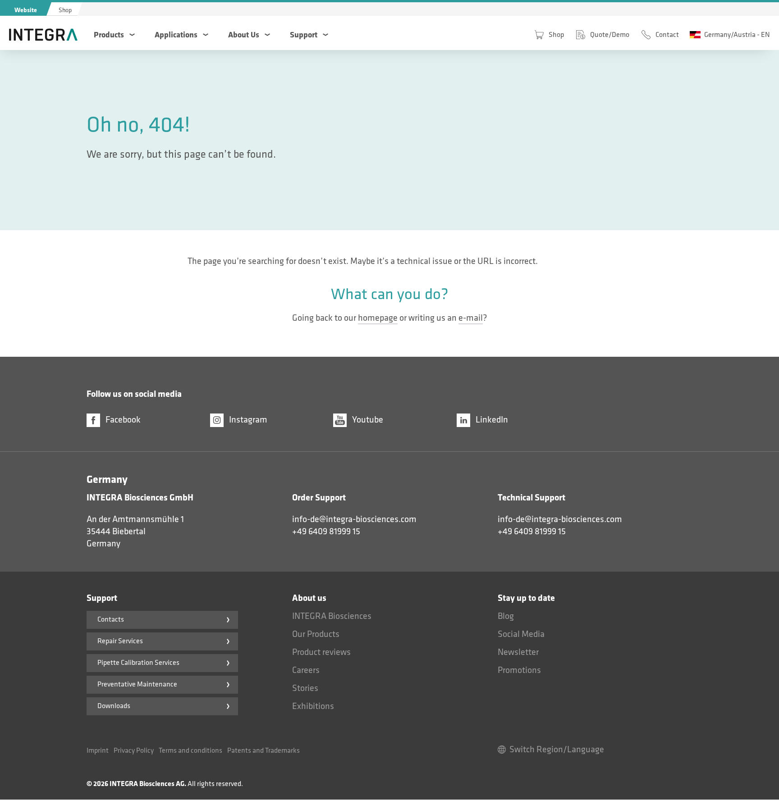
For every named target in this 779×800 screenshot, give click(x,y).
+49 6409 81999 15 (326, 531)
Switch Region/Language (556, 749)
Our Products (315, 634)
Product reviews (321, 652)
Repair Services (120, 641)
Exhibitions (313, 706)
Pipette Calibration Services (138, 663)
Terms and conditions (190, 750)
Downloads (113, 706)
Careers (306, 670)
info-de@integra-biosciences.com (354, 519)
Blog (506, 616)
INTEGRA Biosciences (331, 616)
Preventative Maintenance (137, 684)
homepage (378, 318)
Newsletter (518, 652)
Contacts (110, 619)
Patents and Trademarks (263, 750)
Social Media (521, 634)
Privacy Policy (134, 750)
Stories (305, 688)
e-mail (470, 318)
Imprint (98, 750)
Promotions (519, 670)
